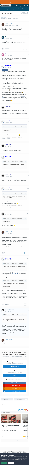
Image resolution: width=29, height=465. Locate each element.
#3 (28, 54)
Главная (3, 9)
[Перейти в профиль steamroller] (3, 66)
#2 (28, 37)
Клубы (20, 9)
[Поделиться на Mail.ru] (23, 410)
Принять (5, 463)
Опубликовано (11, 25)
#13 (28, 258)
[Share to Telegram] (19, 410)
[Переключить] (3, 126)
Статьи (25, 9)
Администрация (23, 452)
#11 (28, 213)
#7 (28, 145)
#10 (28, 188)
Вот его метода (15, 273)
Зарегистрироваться (14, 366)
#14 (28, 310)
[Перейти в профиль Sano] (3, 37)
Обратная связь (22, 451)
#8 (28, 157)
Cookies (4, 452)
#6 (28, 121)
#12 (28, 232)
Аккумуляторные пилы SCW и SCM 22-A (10, 426)
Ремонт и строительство (13, 18)
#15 (28, 340)
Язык (5, 451)
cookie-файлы (10, 456)
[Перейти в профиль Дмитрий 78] (3, 107)
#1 (28, 24)
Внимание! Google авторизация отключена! (13, 2)
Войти (14, 375)
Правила (9, 452)
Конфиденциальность (12, 451)
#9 (28, 175)
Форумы (10, 9)
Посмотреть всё (14, 440)
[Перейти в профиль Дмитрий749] (3, 24)
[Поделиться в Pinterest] (27, 410)
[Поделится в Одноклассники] (25, 410)
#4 (28, 66)
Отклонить (10, 463)
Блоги (15, 9)
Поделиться (6, 48)
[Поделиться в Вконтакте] (21, 410)
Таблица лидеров (15, 452)
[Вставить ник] (3, 49)
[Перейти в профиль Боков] (3, 54)
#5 (28, 107)
